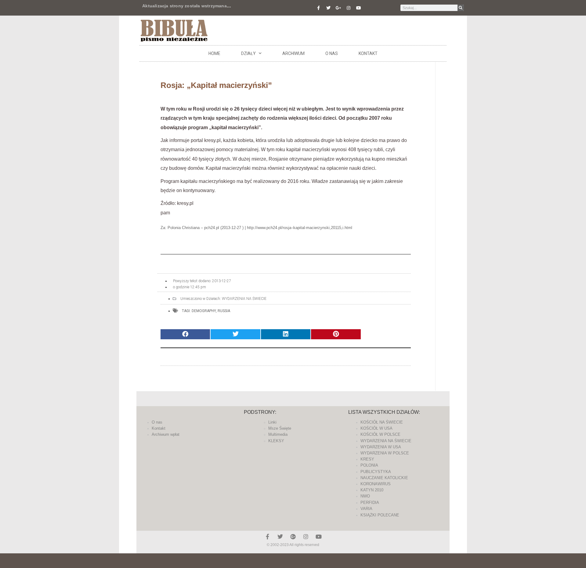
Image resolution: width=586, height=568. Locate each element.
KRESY (367, 459)
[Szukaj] (461, 8)
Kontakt (368, 53)
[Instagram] (348, 8)
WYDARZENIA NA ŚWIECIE (244, 299)
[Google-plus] (293, 536)
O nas (331, 53)
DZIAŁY (248, 53)
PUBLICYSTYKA (375, 471)
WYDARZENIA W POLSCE (384, 453)
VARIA (366, 508)
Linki (272, 422)
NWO (365, 496)
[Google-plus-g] (338, 8)
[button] (185, 334)
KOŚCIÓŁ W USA (376, 428)
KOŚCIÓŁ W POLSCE (380, 434)
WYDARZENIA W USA (380, 447)
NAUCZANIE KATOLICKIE (384, 477)
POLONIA (369, 465)
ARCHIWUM (293, 53)
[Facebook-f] (318, 8)
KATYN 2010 (371, 490)
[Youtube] (358, 8)
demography (204, 311)
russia (224, 311)
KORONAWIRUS (375, 484)
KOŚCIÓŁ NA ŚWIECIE (381, 422)
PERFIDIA (369, 502)
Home (214, 53)
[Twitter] (328, 8)
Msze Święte (279, 428)
